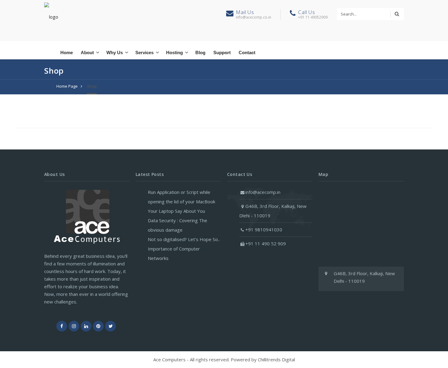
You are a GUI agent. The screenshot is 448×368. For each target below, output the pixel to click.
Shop (92, 86)
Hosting (174, 52)
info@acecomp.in (262, 192)
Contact (247, 52)
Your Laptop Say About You (176, 211)
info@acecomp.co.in (253, 17)
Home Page (67, 86)
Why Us (114, 52)
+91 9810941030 (263, 229)
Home (66, 52)
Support (222, 52)
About (87, 52)
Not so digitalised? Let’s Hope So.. (184, 239)
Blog (200, 52)
